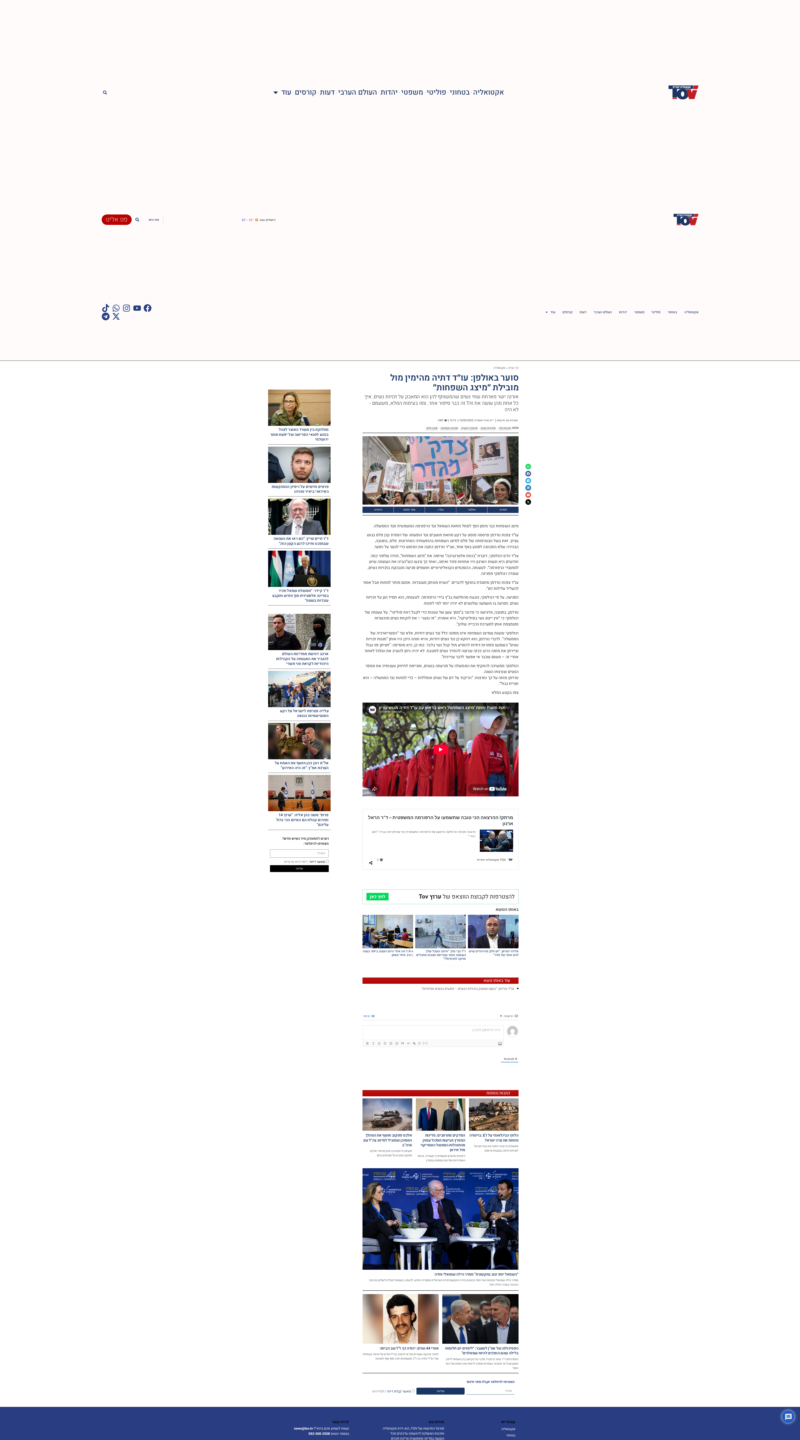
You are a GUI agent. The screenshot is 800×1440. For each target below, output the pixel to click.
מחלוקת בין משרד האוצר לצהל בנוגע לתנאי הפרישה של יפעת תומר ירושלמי (299, 434)
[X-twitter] (116, 316)
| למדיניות (379, 1391)
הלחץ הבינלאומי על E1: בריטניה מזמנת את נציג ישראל (493, 1138)
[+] (425, 1043)
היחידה (378, 509)
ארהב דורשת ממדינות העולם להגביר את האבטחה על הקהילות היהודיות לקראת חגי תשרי (302, 659)
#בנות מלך (505, 428)
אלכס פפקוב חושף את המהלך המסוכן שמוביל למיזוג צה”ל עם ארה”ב (387, 1140)
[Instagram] (126, 308)
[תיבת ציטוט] (402, 1043)
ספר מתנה (409, 509)
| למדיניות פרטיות (296, 861)
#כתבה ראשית (469, 428)
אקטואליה (488, 92)
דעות (327, 92)
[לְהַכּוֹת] (385, 1043)
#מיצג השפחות (449, 428)
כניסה (367, 1016)
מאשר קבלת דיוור (391, 1391)
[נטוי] (373, 1043)
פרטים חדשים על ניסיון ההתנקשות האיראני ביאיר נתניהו (300, 489)
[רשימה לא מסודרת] (397, 1043)
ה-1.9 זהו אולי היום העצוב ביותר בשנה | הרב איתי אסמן (388, 953)
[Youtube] (137, 308)
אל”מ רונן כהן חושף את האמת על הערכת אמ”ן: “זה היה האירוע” (302, 765)
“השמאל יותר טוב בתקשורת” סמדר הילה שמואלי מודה (476, 1274)
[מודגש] (367, 1043)
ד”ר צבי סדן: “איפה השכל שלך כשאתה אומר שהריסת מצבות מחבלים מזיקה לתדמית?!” (441, 955)
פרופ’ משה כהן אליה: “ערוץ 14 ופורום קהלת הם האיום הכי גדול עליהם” (302, 820)
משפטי (412, 92)
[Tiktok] (106, 308)
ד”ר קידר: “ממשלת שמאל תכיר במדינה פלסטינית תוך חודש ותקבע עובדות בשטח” (300, 595)
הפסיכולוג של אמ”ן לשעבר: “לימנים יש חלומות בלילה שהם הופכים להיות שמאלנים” (481, 1351)
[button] (105, 92)
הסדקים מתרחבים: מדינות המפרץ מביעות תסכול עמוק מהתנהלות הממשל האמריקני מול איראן (442, 1143)
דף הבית (514, 368)
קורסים (305, 92)
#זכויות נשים (488, 428)
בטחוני (460, 92)
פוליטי (436, 92)
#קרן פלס (431, 428)
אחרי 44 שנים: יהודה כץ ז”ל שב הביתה (409, 1348)
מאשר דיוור (304, 861)
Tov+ (440, 509)
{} (419, 1043)
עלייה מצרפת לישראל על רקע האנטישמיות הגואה (304, 713)
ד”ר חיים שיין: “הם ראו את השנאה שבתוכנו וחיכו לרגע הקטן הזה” (301, 541)
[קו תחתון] (379, 1043)
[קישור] (414, 1043)
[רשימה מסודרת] (391, 1043)
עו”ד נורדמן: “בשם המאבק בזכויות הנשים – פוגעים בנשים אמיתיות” (467, 988)
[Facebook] (147, 308)
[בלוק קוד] (408, 1043)
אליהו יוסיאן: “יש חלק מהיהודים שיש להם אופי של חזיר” (494, 953)
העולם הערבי (357, 92)
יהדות (389, 92)
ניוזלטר (472, 509)
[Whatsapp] (116, 308)
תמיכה (503, 509)
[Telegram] (106, 316)
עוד (286, 92)
